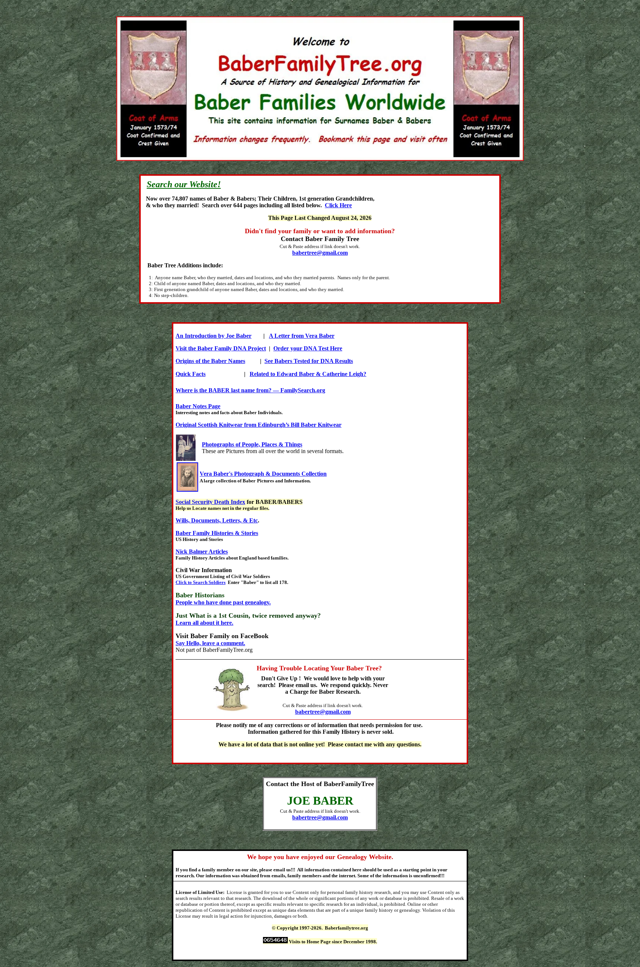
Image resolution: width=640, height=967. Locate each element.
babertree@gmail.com (320, 253)
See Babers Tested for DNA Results (308, 361)
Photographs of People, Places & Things (252, 444)
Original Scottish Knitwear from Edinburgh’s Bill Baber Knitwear (258, 425)
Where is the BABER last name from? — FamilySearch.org (250, 390)
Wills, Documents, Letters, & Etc (217, 520)
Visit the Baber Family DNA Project (221, 348)
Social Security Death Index (210, 502)
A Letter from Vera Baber (301, 336)
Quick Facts (191, 374)
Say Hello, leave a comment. (210, 643)
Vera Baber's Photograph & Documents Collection (263, 474)
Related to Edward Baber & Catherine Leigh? (308, 374)
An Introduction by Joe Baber (213, 336)
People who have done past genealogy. (223, 602)
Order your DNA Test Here (307, 348)
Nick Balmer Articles (202, 551)
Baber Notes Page (198, 406)
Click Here (338, 205)
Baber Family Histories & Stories (217, 533)
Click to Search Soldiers (201, 582)
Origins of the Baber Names (210, 361)
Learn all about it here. (204, 623)
